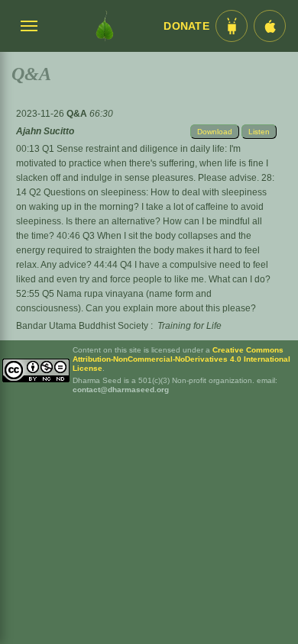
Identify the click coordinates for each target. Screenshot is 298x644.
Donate (186, 26)
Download (214, 131)
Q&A (77, 113)
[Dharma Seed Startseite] (105, 26)
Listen (259, 131)
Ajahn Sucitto (45, 131)
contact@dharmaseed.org (121, 389)
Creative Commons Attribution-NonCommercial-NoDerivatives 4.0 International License (181, 359)
